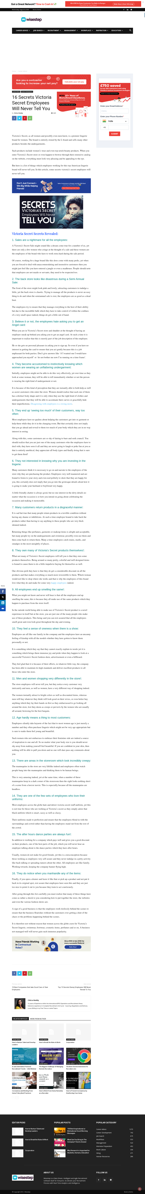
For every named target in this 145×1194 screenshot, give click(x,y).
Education (116, 30)
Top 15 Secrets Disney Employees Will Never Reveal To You (74, 988)
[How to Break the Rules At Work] (51, 1031)
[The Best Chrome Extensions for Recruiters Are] (78, 1056)
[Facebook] (124, 9)
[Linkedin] (127, 9)
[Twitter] (19, 118)
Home (14, 71)
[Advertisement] (92, 19)
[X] (3, 597)
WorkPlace (86, 30)
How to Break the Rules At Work (49, 1042)
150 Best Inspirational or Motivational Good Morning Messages (77, 1131)
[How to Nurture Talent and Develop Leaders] (24, 1031)
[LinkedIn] (3, 603)
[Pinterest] (24, 118)
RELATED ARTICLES (20, 1019)
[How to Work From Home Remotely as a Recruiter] (51, 1080)
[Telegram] (131, 9)
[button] (130, 31)
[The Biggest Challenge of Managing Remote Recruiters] (51, 1056)
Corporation (70, 1042)
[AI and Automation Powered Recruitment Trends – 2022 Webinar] (24, 1056)
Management (70, 30)
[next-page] (17, 1097)
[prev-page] (13, 1097)
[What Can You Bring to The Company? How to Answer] (59, 1142)
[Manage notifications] (139, 1189)
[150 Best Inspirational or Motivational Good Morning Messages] (59, 1132)
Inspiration (101, 30)
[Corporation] (78, 1031)
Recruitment (53, 30)
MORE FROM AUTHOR (38, 1019)
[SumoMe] (3, 608)
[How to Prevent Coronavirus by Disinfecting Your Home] (78, 1080)
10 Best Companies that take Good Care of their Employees (30, 988)
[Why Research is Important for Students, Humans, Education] (59, 1153)
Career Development (27, 91)
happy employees (59, 582)
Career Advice (22, 30)
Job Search (38, 30)
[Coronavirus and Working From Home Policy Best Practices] (24, 1080)
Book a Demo (37, 9)
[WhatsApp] (30, 118)
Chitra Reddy (18, 113)
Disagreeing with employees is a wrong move (51, 403)
